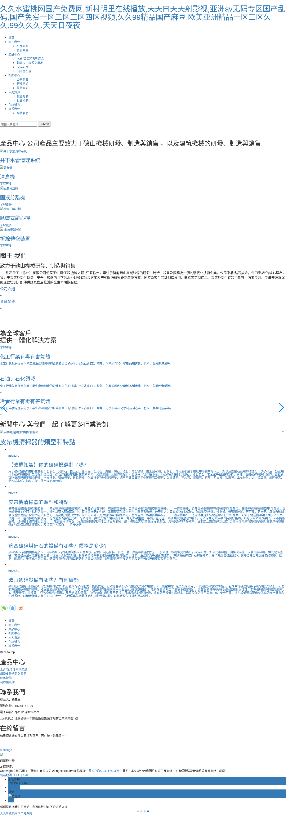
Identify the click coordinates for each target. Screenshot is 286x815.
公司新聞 (22, 79)
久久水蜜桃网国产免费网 (16, 813)
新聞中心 (14, 75)
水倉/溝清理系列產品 (30, 58)
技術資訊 (22, 88)
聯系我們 (14, 109)
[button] (5, 407)
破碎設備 (22, 67)
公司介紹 (22, 46)
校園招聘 (22, 96)
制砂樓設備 (24, 71)
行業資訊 (22, 83)
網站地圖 (6, 775)
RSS (17, 775)
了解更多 (6, 347)
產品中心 (14, 54)
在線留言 (14, 104)
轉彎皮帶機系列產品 (30, 63)
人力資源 (14, 92)
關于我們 (14, 42)
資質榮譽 (22, 50)
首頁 (11, 37)
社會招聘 (22, 100)
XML (26, 775)
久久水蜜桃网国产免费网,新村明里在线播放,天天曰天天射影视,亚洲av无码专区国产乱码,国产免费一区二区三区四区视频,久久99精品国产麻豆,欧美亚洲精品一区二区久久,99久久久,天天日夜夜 (142, 16)
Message (6, 750)
